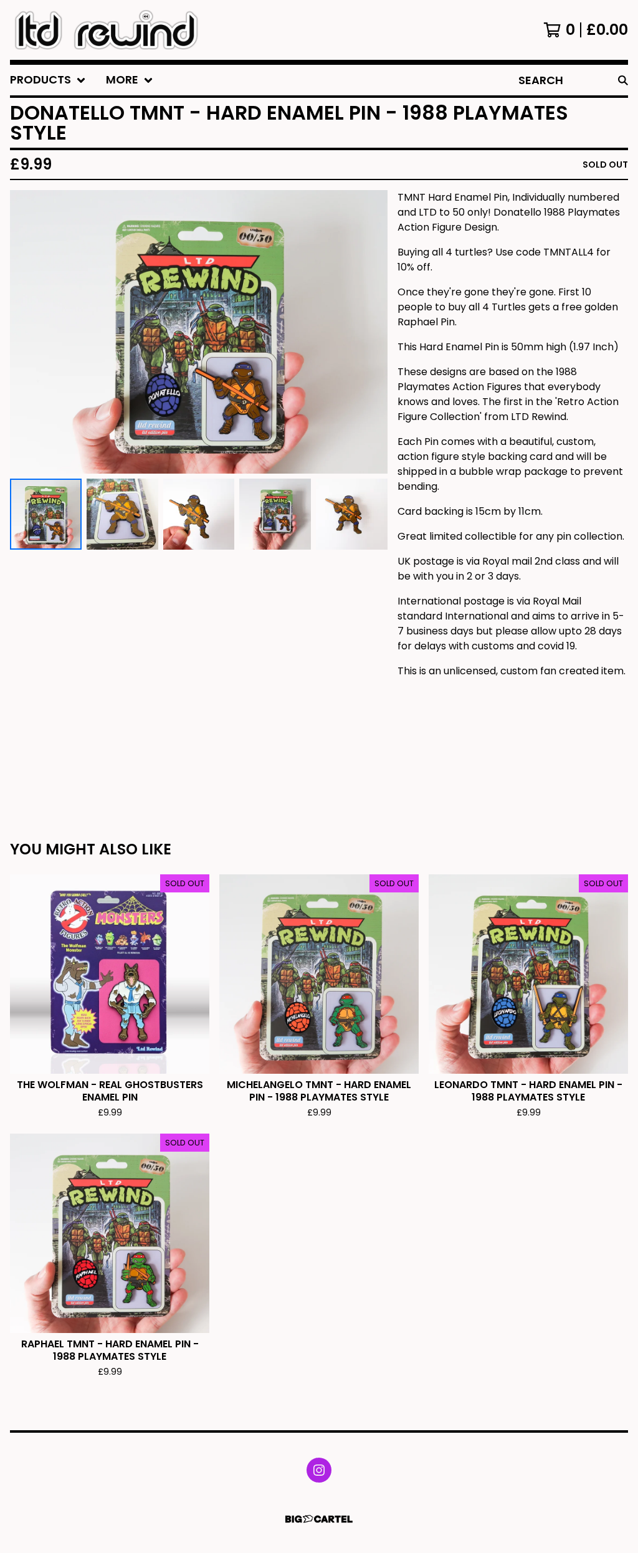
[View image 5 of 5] (352, 514)
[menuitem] (48, 80)
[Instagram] (319, 1470)
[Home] (106, 30)
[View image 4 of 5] (275, 514)
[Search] (623, 80)
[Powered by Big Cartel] (319, 1519)
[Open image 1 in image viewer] (199, 332)
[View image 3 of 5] (199, 514)
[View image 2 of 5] (122, 514)
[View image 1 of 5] (46, 514)
